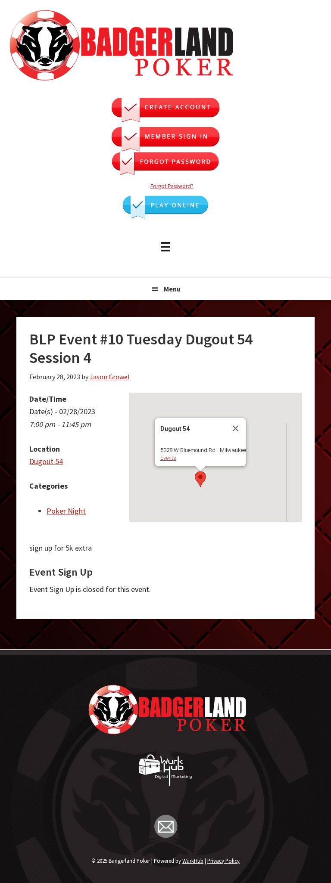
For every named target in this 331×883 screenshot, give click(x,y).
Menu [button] (172, 289)
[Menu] (165, 246)
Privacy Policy (223, 860)
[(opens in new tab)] (165, 216)
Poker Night (66, 511)
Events (168, 458)
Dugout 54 (46, 461)
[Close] (235, 428)
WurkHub (192, 860)
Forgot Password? (172, 186)
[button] (200, 479)
